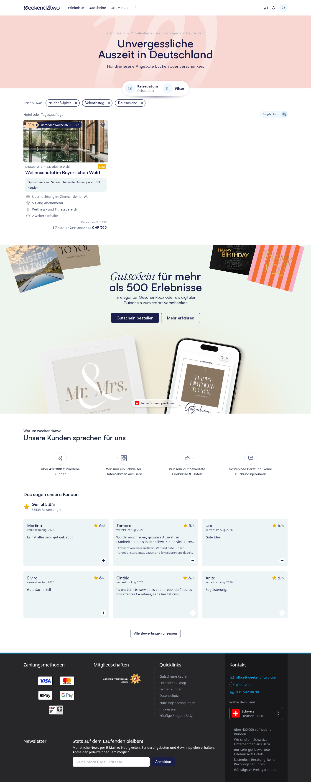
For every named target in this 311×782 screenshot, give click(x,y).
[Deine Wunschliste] (273, 8)
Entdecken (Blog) (172, 682)
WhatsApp (243, 684)
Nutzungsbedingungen (177, 702)
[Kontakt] (266, 8)
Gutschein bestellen (135, 317)
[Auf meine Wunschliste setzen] (103, 125)
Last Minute (119, 7)
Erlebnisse (76, 7)
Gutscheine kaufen (174, 676)
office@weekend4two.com (256, 677)
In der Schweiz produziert (158, 403)
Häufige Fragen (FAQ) (176, 715)
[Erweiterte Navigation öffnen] (136, 8)
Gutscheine (97, 7)
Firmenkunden (170, 689)
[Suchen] (283, 8)
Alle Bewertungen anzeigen (155, 633)
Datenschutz (169, 695)
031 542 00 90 (247, 691)
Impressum (168, 709)
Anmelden (163, 761)
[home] (41, 7)
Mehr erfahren (180, 317)
